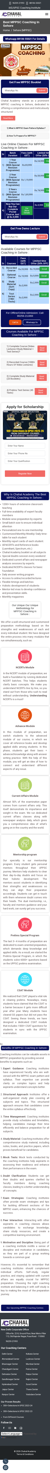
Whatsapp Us (32, 322)
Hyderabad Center (10, 1384)
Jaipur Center (8, 1389)
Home (6, 30)
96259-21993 (18, 3)
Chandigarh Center (10, 1369)
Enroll (44, 269)
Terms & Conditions (25, 1454)
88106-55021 (35, 3)
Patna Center (32, 1369)
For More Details (27, 210)
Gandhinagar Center (11, 1379)
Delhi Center (7, 1354)
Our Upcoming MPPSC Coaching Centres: (25, 1308)
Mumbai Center (33, 1364)
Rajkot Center (32, 1379)
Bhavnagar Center (10, 1364)
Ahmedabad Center (10, 1359)
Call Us (15, 322)
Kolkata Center (32, 1354)
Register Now (25, 473)
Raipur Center (32, 1374)
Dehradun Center (9, 1374)
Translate (11, 1437)
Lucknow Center (33, 1359)
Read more (8, 118)
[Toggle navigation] (46, 14)
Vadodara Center (33, 1394)
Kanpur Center (8, 1394)
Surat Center (31, 1384)
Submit (42, 90)
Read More (42, 349)
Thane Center (32, 1389)
